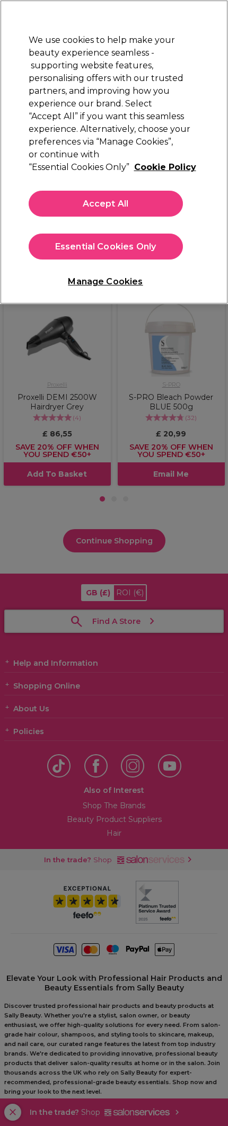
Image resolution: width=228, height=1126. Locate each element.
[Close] (211, 17)
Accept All (106, 204)
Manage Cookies (105, 281)
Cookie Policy (165, 167)
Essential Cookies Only (105, 247)
